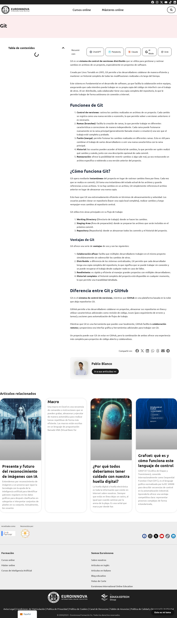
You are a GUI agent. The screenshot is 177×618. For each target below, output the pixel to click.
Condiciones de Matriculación (30, 608)
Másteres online (113, 10)
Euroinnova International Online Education (112, 586)
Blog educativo (98, 575)
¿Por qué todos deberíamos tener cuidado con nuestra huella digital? (111, 474)
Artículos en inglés (100, 565)
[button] (171, 10)
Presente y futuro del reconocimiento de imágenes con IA (19, 471)
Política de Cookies (78, 608)
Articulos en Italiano (101, 570)
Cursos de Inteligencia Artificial (16, 570)
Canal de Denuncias (98, 608)
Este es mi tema (162, 612)
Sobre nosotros (98, 559)
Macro (53, 401)
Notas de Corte (98, 581)
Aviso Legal (9, 608)
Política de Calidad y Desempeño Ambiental (152, 608)
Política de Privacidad (57, 608)
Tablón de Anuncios (119, 608)
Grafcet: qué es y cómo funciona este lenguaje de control (156, 460)
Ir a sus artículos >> (105, 371)
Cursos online (82, 10)
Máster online (8, 565)
